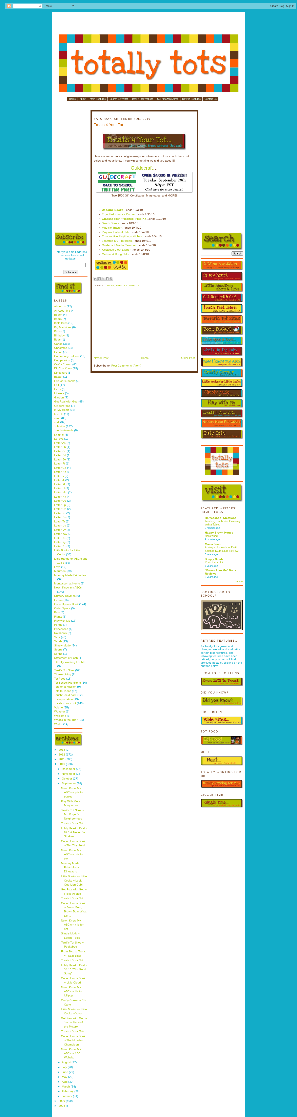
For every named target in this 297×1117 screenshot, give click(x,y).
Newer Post (101, 357)
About (83, 99)
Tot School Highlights (67, 682)
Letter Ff (59, 463)
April (65, 1081)
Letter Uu (60, 525)
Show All (239, 581)
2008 (62, 1105)
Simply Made (62, 645)
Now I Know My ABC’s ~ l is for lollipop (72, 991)
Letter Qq (60, 509)
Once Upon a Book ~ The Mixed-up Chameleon (73, 1040)
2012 (62, 754)
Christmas (60, 347)
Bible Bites (60, 323)
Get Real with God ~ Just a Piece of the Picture (74, 1022)
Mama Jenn (213, 544)
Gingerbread (62, 405)
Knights (59, 434)
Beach (58, 314)
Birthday (59, 335)
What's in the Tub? (66, 719)
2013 (62, 749)
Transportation (63, 699)
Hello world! (211, 535)
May (65, 1076)
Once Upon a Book (66, 604)
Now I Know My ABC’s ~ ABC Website (71, 1053)
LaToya (58, 438)
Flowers (59, 393)
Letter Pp (60, 504)
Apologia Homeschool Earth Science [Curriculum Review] (222, 549)
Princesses (61, 628)
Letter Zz (60, 546)
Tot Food (59, 678)
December (69, 768)
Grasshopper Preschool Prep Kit (124, 218)
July (65, 1067)
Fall (56, 385)
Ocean (58, 600)
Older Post (188, 357)
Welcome (60, 715)
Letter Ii (59, 476)
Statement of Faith (66, 657)
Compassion (62, 360)
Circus (58, 352)
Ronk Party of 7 (214, 562)
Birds (57, 331)
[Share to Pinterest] (111, 279)
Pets (57, 612)
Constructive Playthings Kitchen (122, 236)
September (69, 783)
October (67, 778)
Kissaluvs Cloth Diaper (116, 249)
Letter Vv (60, 529)
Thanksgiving (62, 674)
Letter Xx (60, 538)
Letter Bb (60, 447)
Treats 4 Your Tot (65, 703)
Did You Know (63, 368)
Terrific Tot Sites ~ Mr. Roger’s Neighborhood (72, 814)
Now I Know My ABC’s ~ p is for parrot (72, 792)
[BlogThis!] (99, 279)
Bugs (57, 339)
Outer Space (62, 608)
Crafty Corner (63, 364)
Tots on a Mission (65, 686)
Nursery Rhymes (65, 595)
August (67, 1062)
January (67, 1096)
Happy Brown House (219, 532)
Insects (58, 414)
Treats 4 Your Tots (72, 1031)
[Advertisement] (148, 25)
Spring (58, 653)
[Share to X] (103, 279)
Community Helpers (66, 356)
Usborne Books (112, 209)
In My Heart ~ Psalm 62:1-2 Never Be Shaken (74, 832)
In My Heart (61, 409)
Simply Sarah (214, 559)
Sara (57, 637)
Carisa (58, 343)
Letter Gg (60, 467)
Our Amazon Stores (167, 99)
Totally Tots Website (142, 99)
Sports (58, 649)
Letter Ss (60, 517)
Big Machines (62, 327)
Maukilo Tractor (112, 227)
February (68, 1091)
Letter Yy (60, 542)
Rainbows (60, 633)
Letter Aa (60, 442)
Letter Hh (60, 471)
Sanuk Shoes (110, 223)
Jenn (57, 418)
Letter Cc (60, 451)
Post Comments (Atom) (126, 365)
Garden (59, 397)
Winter (58, 724)
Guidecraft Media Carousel (119, 245)
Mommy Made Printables (70, 575)
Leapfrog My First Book (117, 240)
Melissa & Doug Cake (115, 254)
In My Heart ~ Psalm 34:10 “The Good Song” (74, 969)
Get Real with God (66, 401)
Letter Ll (59, 488)
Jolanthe (59, 426)
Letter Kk (60, 484)
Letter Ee (60, 459)
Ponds (58, 624)
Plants (58, 616)
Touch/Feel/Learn (65, 695)
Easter (58, 376)
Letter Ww (60, 533)
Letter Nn (60, 496)
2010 (62, 764)
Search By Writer (119, 99)
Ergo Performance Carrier (118, 214)
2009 (62, 1100)
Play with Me (62, 620)
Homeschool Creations (220, 517)
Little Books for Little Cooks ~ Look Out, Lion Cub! (74, 880)
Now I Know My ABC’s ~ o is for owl (72, 854)
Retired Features (191, 99)
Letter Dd (60, 455)
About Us (60, 306)
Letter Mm (60, 492)
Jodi (56, 422)
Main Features (98, 99)
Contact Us (210, 99)
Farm (57, 389)
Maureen (60, 571)
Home (72, 99)
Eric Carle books (64, 380)
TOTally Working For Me (69, 662)
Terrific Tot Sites (64, 670)
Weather (59, 711)
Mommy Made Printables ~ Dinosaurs (70, 867)
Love (57, 566)
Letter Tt (59, 521)
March (66, 1086)
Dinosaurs (60, 372)
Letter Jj (59, 480)
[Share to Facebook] (107, 279)
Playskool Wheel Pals (115, 232)
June (65, 1072)
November (69, 773)
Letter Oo (60, 500)
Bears (58, 318)
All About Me (62, 310)
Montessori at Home (67, 583)
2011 (62, 759)
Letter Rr (59, 513)
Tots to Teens (62, 690)
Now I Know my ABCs (68, 587)
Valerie (58, 707)
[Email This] (96, 279)
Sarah (58, 641)
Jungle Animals (63, 430)
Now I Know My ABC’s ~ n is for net (72, 924)
